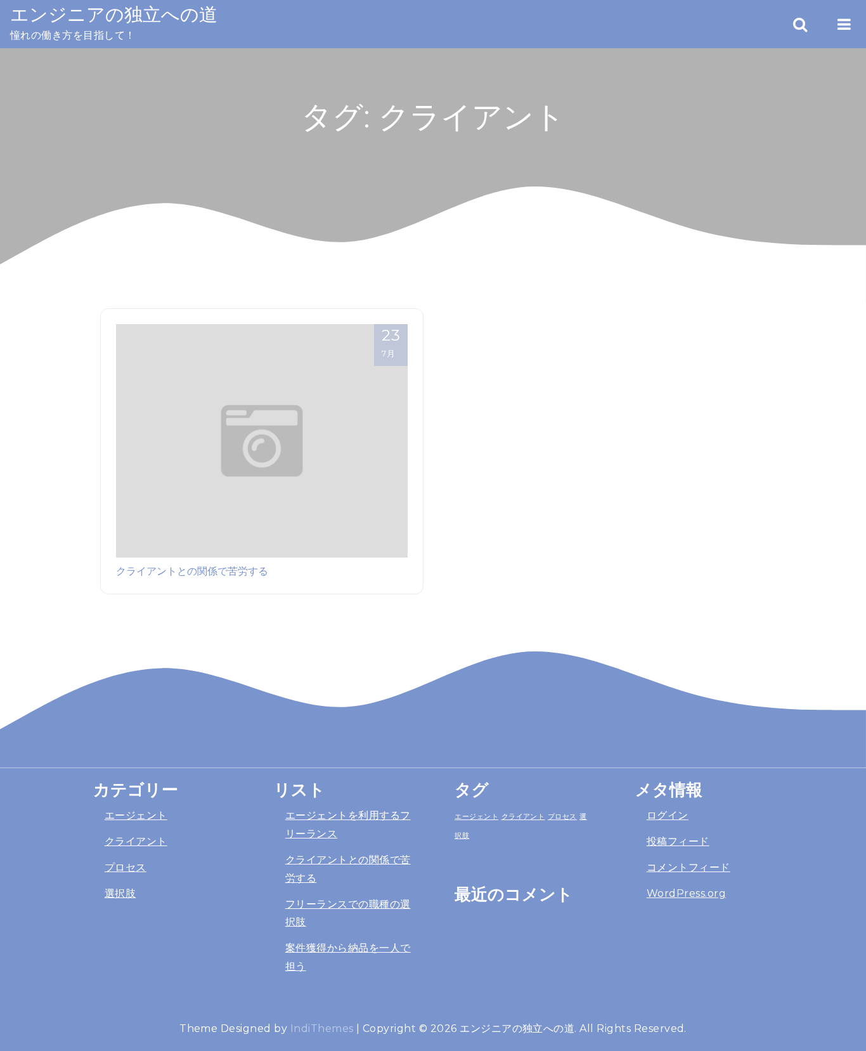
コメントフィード (688, 867)
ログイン (667, 815)
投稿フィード (678, 841)
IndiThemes (322, 1028)
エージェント (136, 815)
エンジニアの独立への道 (113, 14)
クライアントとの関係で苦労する (192, 571)
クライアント (136, 841)
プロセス (125, 867)
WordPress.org (686, 893)
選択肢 (120, 893)
